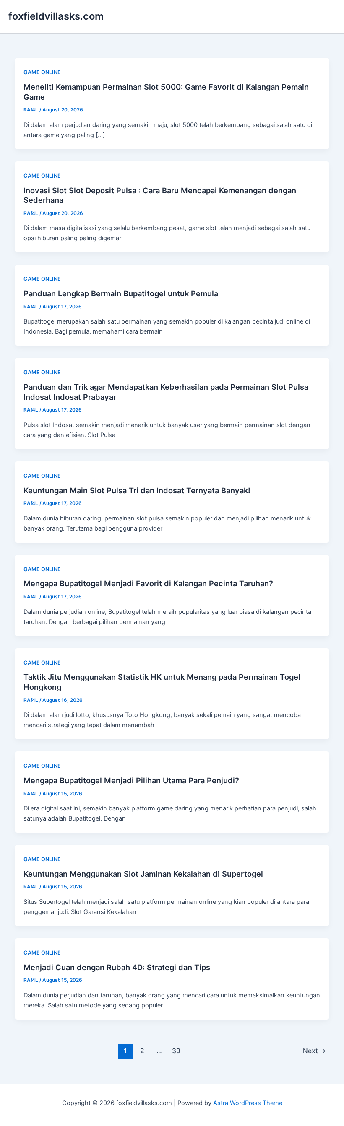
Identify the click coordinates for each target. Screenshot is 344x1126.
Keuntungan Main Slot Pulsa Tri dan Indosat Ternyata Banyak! (136, 490)
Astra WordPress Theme (247, 1103)
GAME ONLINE (42, 72)
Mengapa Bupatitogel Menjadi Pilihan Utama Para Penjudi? (131, 780)
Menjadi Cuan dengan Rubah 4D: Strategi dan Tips (116, 967)
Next (314, 1051)
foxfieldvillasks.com (56, 16)
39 (176, 1051)
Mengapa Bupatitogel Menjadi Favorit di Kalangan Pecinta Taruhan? (148, 583)
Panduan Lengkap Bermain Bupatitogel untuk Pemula (120, 293)
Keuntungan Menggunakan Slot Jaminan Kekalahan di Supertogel (143, 873)
